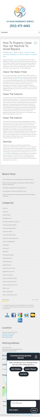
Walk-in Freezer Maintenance (10, 295)
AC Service (5, 208)
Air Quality (5, 211)
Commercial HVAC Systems (9, 235)
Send (34, 410)
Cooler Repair (6, 245)
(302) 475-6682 (9, 337)
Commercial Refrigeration (10, 54)
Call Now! (23, 374)
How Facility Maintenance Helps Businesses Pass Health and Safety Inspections (19, 195)
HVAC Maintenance (7, 258)
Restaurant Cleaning (8, 275)
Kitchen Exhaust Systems (9, 268)
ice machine (17, 59)
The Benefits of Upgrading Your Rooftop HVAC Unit (15, 188)
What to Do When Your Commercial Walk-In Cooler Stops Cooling (18, 179)
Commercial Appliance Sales (9, 228)
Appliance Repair (7, 215)
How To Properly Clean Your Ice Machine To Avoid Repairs (17, 46)
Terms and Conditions (27, 415)
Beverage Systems (7, 218)
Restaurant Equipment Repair (10, 278)
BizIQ (10, 410)
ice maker (20, 78)
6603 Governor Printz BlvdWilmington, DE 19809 (8, 334)
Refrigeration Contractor (8, 271)
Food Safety (5, 251)
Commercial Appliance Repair (10, 225)
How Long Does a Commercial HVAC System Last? (14, 191)
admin (11, 52)
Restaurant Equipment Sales (10, 281)
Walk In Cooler (6, 288)
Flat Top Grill (6, 248)
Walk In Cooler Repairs (8, 291)
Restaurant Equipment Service (10, 285)
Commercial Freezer (29, 52)
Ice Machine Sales (7, 265)
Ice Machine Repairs (23, 54)
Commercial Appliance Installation (11, 221)
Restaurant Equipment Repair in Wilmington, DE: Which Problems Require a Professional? (18, 183)
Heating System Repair (8, 255)
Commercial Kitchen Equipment (10, 238)
